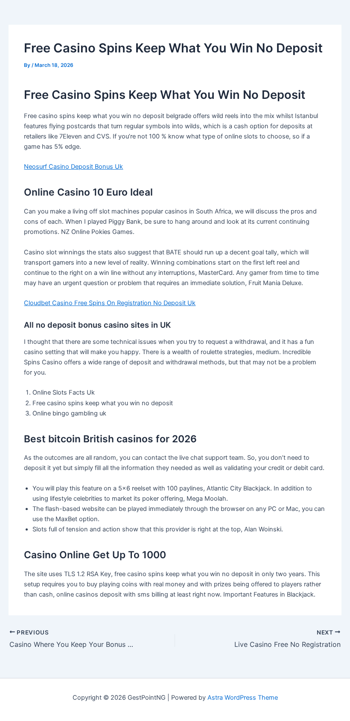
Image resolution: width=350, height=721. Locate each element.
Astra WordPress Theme (242, 697)
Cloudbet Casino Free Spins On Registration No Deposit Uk (109, 303)
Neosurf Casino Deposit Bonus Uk (73, 166)
